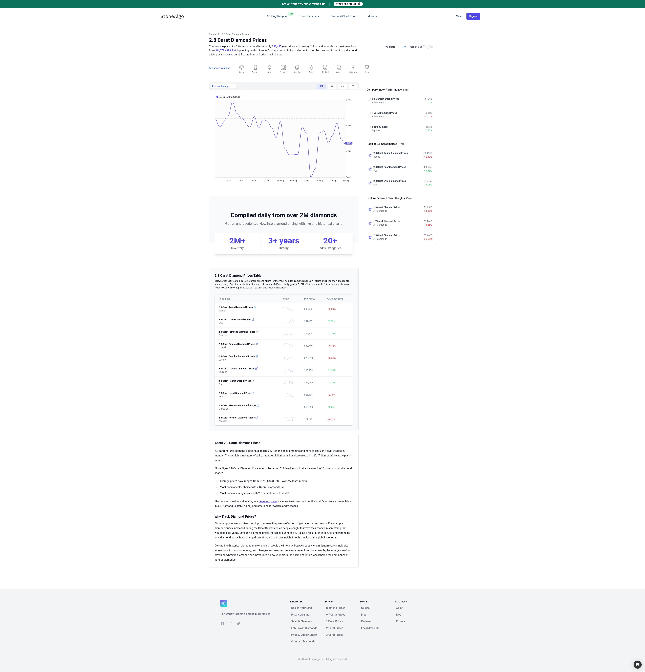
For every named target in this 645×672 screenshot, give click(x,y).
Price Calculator (300, 614)
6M (342, 86)
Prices (212, 34)
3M (332, 86)
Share (392, 47)
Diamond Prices (335, 608)
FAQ (398, 614)
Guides (365, 608)
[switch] (429, 47)
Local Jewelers (370, 628)
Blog (364, 614)
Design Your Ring (301, 608)
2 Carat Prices (334, 628)
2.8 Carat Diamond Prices (235, 34)
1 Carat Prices (334, 621)
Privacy (400, 621)
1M (321, 86)
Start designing (346, 4)
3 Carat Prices (334, 634)
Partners (366, 621)
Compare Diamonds (303, 641)
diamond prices (268, 501)
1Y (353, 86)
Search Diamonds (302, 621)
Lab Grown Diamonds (304, 628)
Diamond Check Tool (343, 16)
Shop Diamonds (309, 16)
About (399, 608)
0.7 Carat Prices (335, 614)
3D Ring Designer (277, 15)
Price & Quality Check (304, 634)
